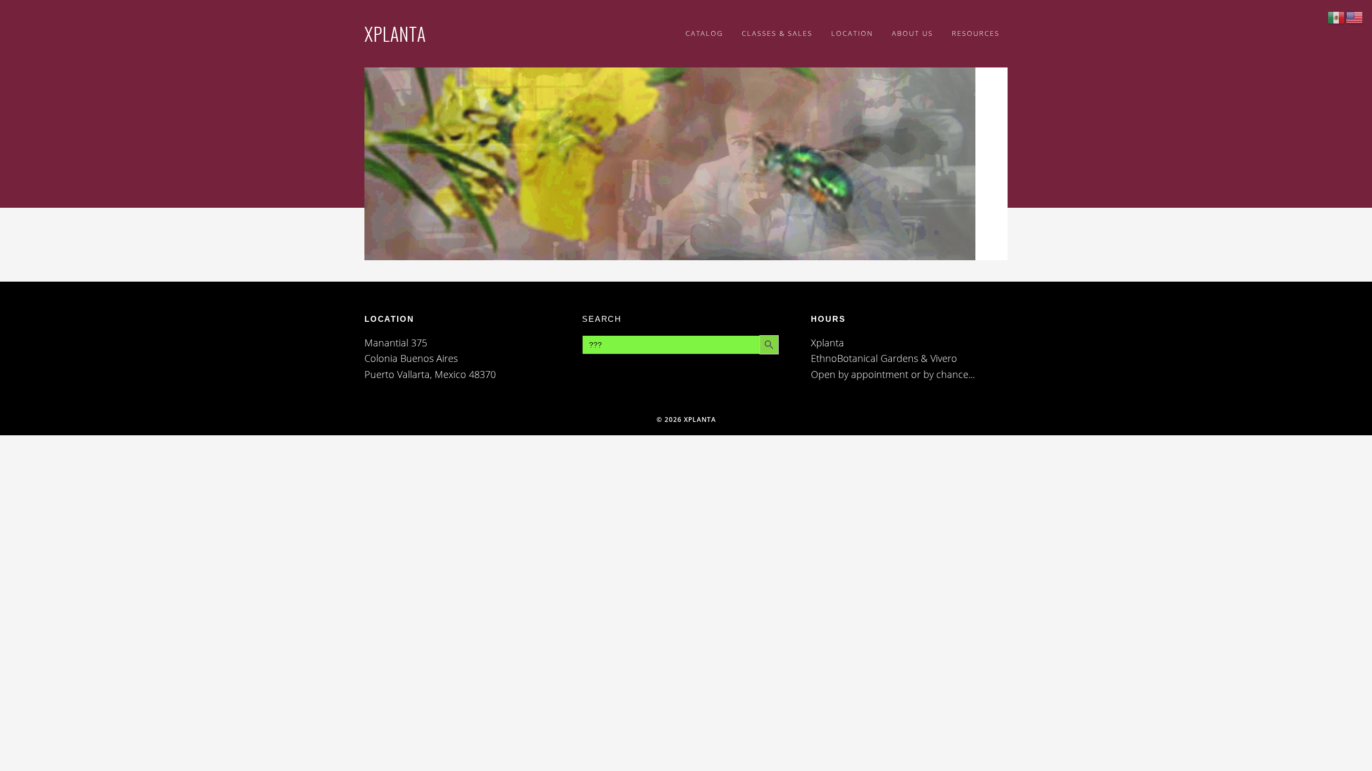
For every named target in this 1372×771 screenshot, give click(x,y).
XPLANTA (395, 33)
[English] (1355, 16)
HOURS (828, 318)
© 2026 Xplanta (686, 419)
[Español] (1337, 16)
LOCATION (389, 318)
